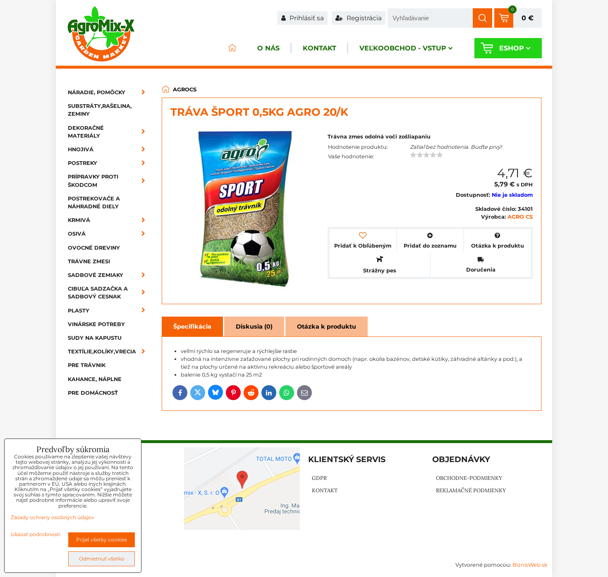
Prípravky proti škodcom (93, 181)
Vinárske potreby (96, 324)
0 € (528, 18)
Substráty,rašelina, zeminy (100, 110)
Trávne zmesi (89, 261)
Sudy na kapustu (95, 338)
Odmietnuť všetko (101, 559)
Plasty (78, 311)
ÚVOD (232, 48)
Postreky (82, 163)
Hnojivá (80, 149)
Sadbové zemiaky (95, 275)
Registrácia (363, 18)
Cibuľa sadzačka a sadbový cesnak (98, 293)
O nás (268, 48)
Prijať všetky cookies (101, 539)
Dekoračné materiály (86, 132)
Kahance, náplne (95, 379)
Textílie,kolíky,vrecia (102, 351)
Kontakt (319, 48)
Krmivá (79, 220)
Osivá (77, 234)
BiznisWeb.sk (530, 565)
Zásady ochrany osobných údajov (52, 517)
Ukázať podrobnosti (35, 534)
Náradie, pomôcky (96, 92)
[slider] (426, 155)
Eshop (511, 48)
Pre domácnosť (93, 393)
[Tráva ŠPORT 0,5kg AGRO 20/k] (245, 209)
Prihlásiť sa (306, 18)
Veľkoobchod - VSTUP (402, 48)
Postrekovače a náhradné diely (94, 203)
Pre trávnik (86, 365)
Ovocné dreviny (94, 248)
